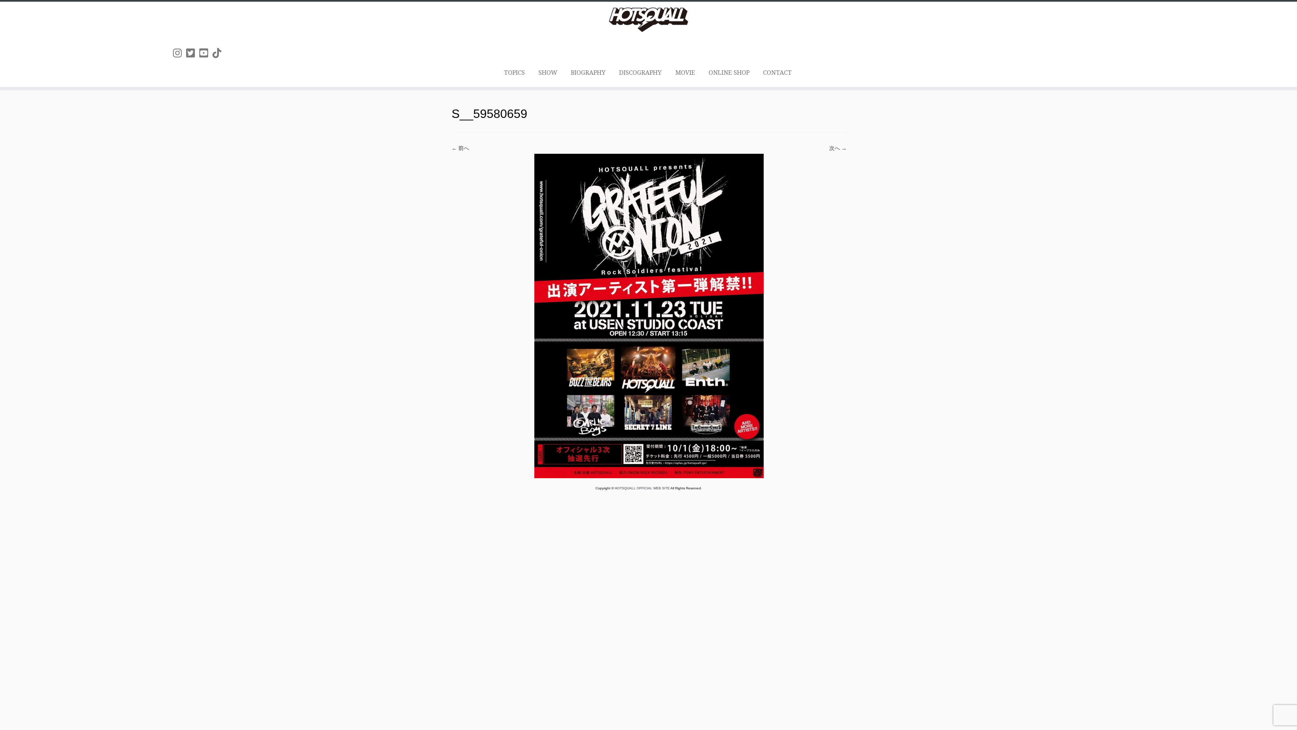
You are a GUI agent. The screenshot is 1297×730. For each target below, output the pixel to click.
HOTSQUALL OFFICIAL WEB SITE (642, 488)
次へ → (838, 148)
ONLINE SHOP (729, 72)
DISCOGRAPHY (640, 72)
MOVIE (685, 72)
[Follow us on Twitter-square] (192, 53)
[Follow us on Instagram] (179, 53)
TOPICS (514, 72)
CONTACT (777, 72)
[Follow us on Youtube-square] (205, 53)
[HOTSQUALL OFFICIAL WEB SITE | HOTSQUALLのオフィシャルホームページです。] (648, 19)
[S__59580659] (649, 315)
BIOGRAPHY (588, 72)
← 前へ (460, 148)
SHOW (547, 72)
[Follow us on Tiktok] (219, 53)
